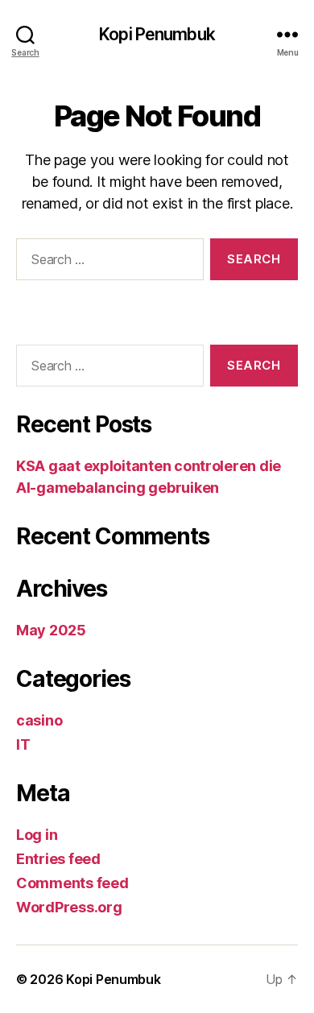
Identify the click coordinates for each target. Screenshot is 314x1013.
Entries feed (58, 858)
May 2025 (51, 630)
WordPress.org (69, 907)
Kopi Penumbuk (157, 34)
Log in (36, 834)
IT (23, 744)
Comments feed (72, 882)
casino (39, 720)
